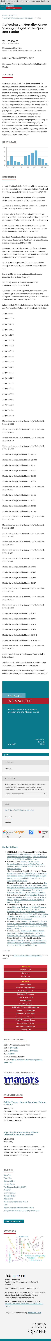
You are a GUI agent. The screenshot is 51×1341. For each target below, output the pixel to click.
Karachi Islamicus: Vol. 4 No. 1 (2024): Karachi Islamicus (26, 917)
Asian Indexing (10, 1193)
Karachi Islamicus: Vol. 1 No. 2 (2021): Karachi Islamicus (25, 879)
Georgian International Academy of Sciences (21, 1211)
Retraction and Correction (25, 1017)
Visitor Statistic (25, 1030)
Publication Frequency (25, 994)
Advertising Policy (25, 1004)
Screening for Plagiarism (25, 1010)
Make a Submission (13, 1221)
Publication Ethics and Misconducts (25, 1007)
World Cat (8, 1178)
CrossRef (7, 1190)
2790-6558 (14, 1051)
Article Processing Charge (25, 1020)
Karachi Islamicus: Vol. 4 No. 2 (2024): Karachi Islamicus (27, 858)
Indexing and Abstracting (25, 1026)
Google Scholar (10, 1196)
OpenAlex (7, 1175)
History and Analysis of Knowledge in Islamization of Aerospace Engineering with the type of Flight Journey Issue (27, 875)
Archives (13, 16)
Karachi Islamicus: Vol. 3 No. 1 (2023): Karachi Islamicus (26, 891)
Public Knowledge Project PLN (16, 1202)
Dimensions (8, 1199)
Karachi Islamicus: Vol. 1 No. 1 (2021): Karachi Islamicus (26, 910)
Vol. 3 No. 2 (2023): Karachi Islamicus (17, 18)
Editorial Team (25, 970)
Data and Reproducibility (25, 988)
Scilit (5, 1205)
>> (9, 950)
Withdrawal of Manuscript (25, 1014)
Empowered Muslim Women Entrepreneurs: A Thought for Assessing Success (25, 855)
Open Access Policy (25, 997)
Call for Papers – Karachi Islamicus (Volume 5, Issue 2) (25, 1103)
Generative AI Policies (25, 1023)
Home (4, 16)
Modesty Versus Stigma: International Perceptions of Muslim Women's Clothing (25, 863)
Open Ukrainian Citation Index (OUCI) (19, 1208)
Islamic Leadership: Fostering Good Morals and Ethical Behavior (25, 932)
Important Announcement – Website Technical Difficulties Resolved (21, 1133)
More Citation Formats (15, 794)
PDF (7, 755)
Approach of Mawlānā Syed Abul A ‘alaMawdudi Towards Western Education (26, 941)
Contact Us (25, 976)
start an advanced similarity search (27, 955)
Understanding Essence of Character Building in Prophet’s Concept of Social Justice (26, 897)
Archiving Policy (25, 1001)
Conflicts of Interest (25, 991)
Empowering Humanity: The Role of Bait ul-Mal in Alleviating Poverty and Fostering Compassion (27, 923)
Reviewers (25, 973)
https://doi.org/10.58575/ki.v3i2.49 (20, 58)
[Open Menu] (2, 7)
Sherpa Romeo (9, 1184)
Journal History (25, 984)
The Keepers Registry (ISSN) (15, 1187)
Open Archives (9, 1181)
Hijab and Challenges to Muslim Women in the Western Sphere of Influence (26, 908)
